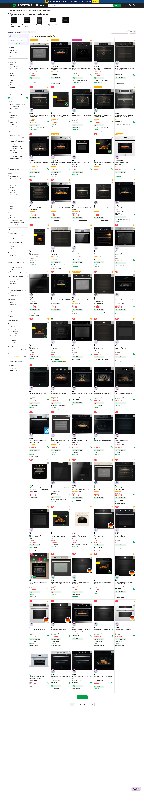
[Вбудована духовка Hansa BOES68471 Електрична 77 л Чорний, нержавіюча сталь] (82, 472)
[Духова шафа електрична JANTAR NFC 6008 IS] (40, 52)
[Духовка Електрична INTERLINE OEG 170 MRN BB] (40, 237)
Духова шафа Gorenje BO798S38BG (60, 487)
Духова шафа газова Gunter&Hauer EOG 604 (82, 69)
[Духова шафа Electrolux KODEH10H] (61, 284)
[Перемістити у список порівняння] (48, 43)
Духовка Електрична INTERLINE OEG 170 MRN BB (38, 254)
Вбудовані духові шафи (43, 10)
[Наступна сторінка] (132, 704)
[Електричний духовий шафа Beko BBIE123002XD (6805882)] (125, 99)
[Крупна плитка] (131, 31)
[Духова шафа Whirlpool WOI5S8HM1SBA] (125, 424)
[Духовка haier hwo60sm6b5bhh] (104, 424)
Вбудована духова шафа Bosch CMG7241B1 (80, 583)
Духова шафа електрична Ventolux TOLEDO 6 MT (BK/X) (60, 583)
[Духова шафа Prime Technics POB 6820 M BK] (61, 331)
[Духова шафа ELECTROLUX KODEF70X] (82, 424)
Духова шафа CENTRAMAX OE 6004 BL (80, 163)
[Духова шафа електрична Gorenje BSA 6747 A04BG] (125, 472)
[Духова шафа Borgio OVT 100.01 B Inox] (61, 660)
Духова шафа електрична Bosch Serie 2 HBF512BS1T (38, 441)
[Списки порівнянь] (129, 5)
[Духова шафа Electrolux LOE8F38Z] (40, 146)
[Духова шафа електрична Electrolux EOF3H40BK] (61, 52)
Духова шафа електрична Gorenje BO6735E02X (39, 116)
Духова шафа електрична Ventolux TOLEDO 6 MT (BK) (124, 536)
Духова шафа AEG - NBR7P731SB (103, 676)
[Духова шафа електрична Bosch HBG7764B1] (61, 613)
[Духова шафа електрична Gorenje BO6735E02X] (40, 99)
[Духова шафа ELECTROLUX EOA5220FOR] (61, 377)
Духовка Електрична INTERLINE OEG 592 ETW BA (102, 583)
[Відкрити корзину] (134, 5)
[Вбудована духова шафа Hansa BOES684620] (40, 284)
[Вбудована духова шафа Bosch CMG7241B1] (82, 566)
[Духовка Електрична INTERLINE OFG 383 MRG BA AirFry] (61, 99)
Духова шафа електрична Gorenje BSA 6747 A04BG (124, 488)
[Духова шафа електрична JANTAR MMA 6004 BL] (61, 424)
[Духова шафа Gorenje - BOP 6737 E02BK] (82, 192)
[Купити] (48, 74)
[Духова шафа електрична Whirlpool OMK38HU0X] (61, 237)
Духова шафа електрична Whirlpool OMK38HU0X (60, 254)
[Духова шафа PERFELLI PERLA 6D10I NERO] (82, 331)
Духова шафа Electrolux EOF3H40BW (121, 163)
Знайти (117, 5)
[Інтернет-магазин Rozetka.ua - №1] (23, 5)
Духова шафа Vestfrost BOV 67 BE (103, 253)
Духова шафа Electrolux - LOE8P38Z (82, 393)
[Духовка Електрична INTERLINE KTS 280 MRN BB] (104, 146)
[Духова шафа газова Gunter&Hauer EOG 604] (82, 52)
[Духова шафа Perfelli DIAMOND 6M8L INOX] (125, 237)
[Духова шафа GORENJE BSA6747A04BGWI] (40, 192)
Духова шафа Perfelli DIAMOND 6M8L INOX (124, 254)
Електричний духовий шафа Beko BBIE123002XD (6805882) (124, 116)
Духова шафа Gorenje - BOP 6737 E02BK (81, 208)
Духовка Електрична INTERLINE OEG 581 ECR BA (38, 348)
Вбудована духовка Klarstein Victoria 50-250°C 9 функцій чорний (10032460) (39, 488)
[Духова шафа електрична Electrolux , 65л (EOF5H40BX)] (82, 613)
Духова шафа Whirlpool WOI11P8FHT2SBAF (100, 348)
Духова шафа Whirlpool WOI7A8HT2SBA (100, 300)
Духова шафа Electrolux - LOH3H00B (122, 208)
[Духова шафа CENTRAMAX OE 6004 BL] (82, 146)
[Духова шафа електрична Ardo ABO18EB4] (40, 566)
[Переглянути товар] (30, 66)
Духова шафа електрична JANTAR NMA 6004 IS (103, 488)
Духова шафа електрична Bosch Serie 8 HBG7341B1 (103, 536)
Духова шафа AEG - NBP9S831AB (103, 393)
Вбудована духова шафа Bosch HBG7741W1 (38, 630)
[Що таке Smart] (54, 36)
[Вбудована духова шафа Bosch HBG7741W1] (40, 613)
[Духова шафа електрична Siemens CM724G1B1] (104, 613)
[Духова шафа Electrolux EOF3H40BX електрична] (61, 146)
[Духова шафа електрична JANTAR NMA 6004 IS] (104, 472)
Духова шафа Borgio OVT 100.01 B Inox (60, 677)
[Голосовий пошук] (112, 5)
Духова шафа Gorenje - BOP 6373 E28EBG (103, 208)
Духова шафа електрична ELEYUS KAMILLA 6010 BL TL (124, 348)
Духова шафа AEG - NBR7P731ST (124, 393)
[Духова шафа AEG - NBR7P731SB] (104, 660)
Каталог (41, 5)
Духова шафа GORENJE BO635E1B (81, 115)
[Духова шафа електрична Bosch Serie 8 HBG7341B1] (104, 519)
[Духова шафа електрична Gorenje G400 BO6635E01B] (104, 99)
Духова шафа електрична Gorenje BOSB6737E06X (103, 69)
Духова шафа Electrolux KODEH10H (60, 299)
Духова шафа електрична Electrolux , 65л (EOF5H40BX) (82, 630)
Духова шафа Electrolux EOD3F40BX (61, 207)
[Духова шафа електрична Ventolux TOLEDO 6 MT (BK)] (125, 519)
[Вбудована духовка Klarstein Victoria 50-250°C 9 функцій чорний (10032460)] (40, 472)
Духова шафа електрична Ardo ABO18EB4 (38, 583)
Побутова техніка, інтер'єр (17, 10)
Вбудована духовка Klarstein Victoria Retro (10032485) (80, 536)
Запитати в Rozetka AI (18, 43)
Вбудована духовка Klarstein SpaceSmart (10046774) (37, 677)
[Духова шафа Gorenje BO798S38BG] (61, 472)
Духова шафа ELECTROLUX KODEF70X (80, 441)
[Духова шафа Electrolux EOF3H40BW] (125, 146)
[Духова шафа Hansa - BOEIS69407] (82, 237)
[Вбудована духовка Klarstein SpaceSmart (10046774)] (40, 660)
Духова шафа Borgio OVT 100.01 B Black (81, 677)
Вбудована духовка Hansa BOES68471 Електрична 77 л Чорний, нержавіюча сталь (82, 488)
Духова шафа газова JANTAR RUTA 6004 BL (81, 300)
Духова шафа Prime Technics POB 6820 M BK (60, 348)
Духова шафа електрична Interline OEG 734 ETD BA (39, 536)
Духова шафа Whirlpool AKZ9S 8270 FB (39, 394)
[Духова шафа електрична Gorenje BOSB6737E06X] (104, 52)
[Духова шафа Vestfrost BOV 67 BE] (104, 237)
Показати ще (11, 87)
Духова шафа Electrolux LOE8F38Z (39, 162)
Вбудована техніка (31, 10)
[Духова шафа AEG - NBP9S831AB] (104, 377)
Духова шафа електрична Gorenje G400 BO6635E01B (103, 116)
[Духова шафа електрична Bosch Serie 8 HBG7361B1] (125, 566)
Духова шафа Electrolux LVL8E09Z (124, 299)
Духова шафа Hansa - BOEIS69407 (81, 253)
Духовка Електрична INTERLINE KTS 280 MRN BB (104, 163)
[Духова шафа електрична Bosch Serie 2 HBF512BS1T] (40, 424)
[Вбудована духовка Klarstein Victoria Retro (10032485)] (82, 519)
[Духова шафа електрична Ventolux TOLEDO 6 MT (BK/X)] (61, 566)
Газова (12, 166)
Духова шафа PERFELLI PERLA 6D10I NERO (82, 348)
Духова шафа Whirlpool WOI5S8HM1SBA (121, 441)
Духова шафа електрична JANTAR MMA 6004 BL (60, 441)
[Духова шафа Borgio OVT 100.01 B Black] (82, 660)
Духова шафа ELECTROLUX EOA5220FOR (58, 394)
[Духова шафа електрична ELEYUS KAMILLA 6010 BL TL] (125, 331)
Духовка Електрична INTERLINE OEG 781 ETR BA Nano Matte (59, 536)
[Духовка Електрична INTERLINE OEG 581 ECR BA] (40, 331)
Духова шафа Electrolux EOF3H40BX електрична (61, 163)
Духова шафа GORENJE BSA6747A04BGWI (36, 208)
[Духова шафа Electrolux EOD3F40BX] (61, 192)
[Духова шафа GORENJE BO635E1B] (82, 99)
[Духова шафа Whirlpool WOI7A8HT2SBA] (104, 284)
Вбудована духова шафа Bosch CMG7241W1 (123, 630)
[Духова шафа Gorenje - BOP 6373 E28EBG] (104, 192)
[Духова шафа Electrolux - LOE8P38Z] (82, 377)
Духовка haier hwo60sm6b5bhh (102, 440)
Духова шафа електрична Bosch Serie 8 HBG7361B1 (124, 583)
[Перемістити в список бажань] (48, 40)
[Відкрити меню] (9, 5)
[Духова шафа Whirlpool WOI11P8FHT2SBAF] (104, 331)
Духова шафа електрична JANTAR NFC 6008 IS (39, 69)
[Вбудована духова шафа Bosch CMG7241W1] (125, 613)
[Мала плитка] (134, 31)
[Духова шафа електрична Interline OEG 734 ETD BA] (40, 519)
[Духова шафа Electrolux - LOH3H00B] (125, 192)
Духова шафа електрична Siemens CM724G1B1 (103, 630)
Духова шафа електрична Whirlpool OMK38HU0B (125, 69)
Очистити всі (24, 32)
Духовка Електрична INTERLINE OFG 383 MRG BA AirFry (59, 116)
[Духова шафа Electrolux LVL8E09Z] (125, 284)
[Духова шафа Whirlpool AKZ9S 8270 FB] (40, 377)
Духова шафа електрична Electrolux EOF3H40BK (61, 69)
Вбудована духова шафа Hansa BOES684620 (38, 300)
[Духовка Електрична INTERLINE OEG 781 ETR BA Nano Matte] (61, 519)
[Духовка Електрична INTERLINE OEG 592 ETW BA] (104, 566)
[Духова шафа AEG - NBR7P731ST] (125, 377)
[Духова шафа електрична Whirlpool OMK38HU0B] (125, 52)
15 (92, 704)
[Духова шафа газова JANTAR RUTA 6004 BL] (82, 284)
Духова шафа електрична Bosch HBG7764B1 (60, 630)
